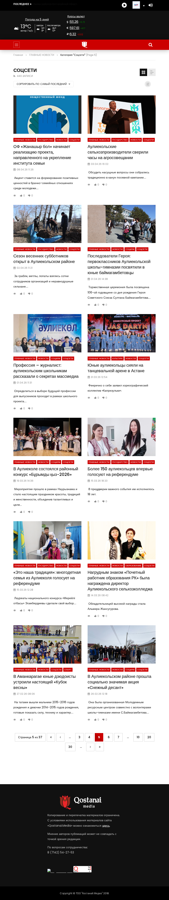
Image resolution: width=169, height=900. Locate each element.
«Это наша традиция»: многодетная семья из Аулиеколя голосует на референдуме (47, 577)
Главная (18, 55)
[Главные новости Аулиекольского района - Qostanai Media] (84, 45)
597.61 (74, 28)
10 (138, 737)
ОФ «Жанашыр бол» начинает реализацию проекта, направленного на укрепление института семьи (42, 155)
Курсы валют (76, 16)
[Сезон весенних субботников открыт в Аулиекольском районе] (47, 224)
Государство (45, 139)
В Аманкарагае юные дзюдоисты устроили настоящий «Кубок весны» (44, 682)
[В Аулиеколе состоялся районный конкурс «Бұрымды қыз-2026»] (47, 437)
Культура (117, 358)
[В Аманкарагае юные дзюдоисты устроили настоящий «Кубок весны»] (47, 644)
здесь (106, 826)
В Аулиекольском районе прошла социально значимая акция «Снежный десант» (119, 682)
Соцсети (74, 139)
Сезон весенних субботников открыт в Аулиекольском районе (44, 258)
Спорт (68, 669)
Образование (133, 565)
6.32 (73, 34)
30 (70, 747)
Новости (61, 139)
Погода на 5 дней (37, 19)
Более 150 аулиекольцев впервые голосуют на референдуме (120, 471)
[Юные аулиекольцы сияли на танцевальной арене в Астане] (122, 333)
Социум (130, 249)
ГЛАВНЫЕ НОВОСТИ (24, 139)
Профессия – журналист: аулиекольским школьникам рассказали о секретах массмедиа (46, 370)
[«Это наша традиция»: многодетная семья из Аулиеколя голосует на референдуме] (47, 540)
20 (149, 737)
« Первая (51, 737)
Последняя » (100, 747)
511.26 (74, 21)
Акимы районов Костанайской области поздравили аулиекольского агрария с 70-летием (56, 4)
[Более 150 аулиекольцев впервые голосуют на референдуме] (122, 437)
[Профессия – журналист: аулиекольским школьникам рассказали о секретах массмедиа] (47, 333)
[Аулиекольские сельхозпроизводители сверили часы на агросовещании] (122, 114)
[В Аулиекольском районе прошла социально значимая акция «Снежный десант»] (122, 644)
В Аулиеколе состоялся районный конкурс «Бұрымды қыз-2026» (45, 471)
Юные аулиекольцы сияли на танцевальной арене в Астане (116, 368)
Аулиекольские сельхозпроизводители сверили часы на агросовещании (118, 152)
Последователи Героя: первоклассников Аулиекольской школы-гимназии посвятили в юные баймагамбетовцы (119, 264)
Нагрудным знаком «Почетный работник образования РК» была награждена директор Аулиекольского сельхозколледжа (120, 580)
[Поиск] (150, 45)
